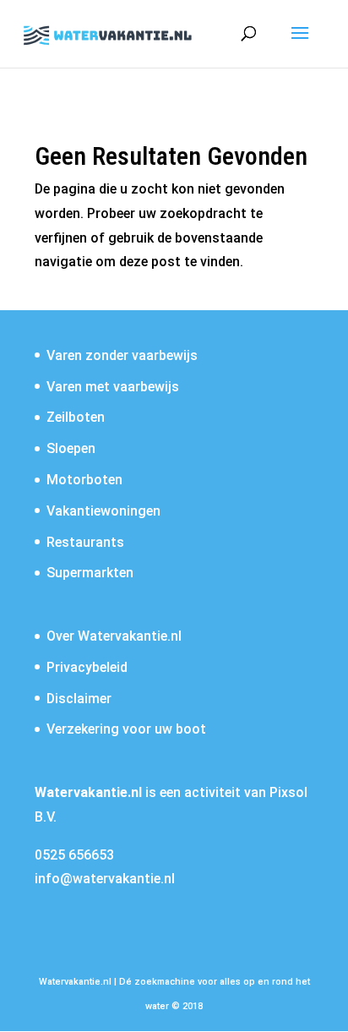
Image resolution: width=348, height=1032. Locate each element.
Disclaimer (78, 699)
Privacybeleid (87, 667)
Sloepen (70, 448)
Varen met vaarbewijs (112, 387)
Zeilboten (75, 417)
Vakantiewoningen (103, 511)
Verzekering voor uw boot (126, 729)
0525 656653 (74, 855)
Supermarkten (89, 573)
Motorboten (84, 480)
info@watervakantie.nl (105, 879)
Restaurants (85, 542)
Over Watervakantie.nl (114, 636)
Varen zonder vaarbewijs (122, 355)
